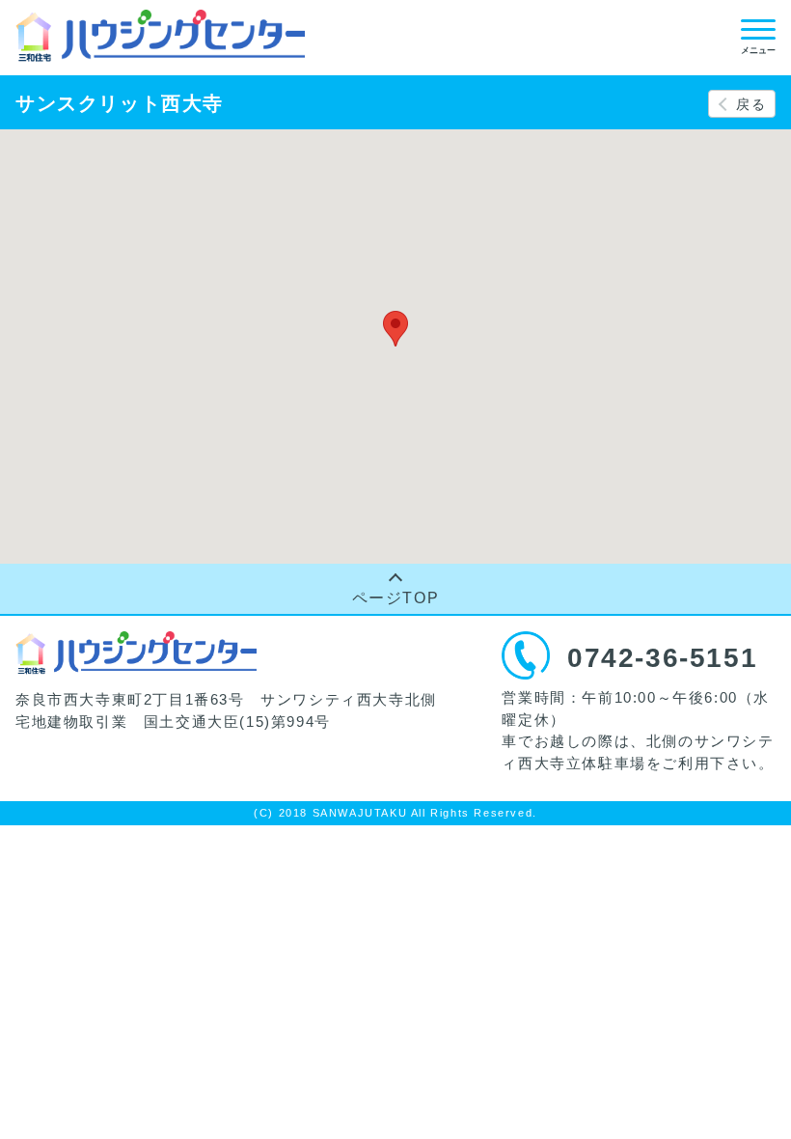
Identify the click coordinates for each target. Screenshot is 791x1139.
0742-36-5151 (662, 658)
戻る (751, 104)
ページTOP (396, 598)
